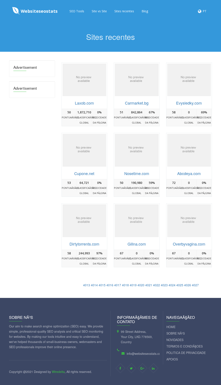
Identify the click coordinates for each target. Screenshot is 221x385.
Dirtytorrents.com (84, 244)
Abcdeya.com (189, 173)
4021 (148, 285)
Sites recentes (124, 11)
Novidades (174, 340)
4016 (109, 285)
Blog (145, 11)
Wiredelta (58, 371)
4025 (179, 285)
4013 (86, 285)
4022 (156, 285)
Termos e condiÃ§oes (184, 346)
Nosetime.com (136, 173)
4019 (133, 285)
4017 (117, 285)
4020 (140, 285)
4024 (172, 285)
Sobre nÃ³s (175, 333)
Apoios (172, 359)
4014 (94, 285)
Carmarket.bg (136, 103)
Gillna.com (137, 244)
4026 (187, 285)
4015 (102, 285)
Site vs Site (99, 11)
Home (170, 327)
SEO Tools (76, 11)
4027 (195, 285)
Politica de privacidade (186, 353)
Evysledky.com (189, 103)
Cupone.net (84, 173)
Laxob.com (84, 103)
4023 (164, 285)
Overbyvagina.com (189, 244)
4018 (125, 285)
